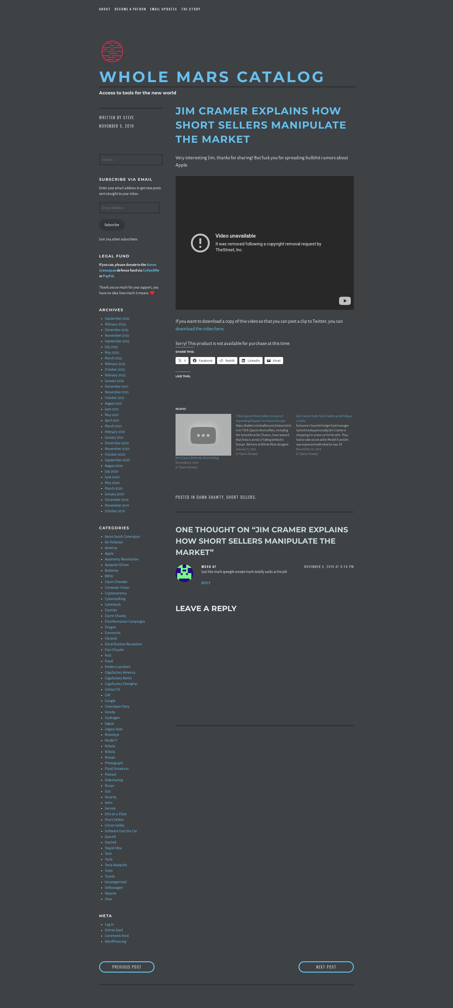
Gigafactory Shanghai (121, 684)
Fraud (109, 661)
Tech (108, 854)
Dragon (110, 627)
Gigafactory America (120, 672)
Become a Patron (130, 9)
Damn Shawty (210, 497)
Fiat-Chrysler (114, 650)
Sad (107, 791)
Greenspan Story (117, 706)
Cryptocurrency (116, 593)
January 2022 (114, 381)
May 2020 (112, 483)
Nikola (110, 746)
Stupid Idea (113, 848)
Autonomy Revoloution (121, 559)
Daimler (111, 610)
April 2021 (112, 420)
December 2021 (116, 386)
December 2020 (117, 443)
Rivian (109, 786)
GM (107, 695)
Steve (128, 117)
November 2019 (117, 505)
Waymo (110, 893)
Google (110, 701)
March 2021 (113, 426)
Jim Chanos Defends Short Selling (197, 458)
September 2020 (117, 460)
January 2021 (114, 437)
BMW (109, 576)
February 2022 (115, 375)
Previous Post (133, 967)
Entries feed (114, 930)
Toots (109, 871)
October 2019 (115, 511)
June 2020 (112, 477)
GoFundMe (151, 270)
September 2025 (117, 318)
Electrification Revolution (123, 644)
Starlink (111, 842)
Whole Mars (212, 76)
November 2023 (117, 335)
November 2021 (117, 392)
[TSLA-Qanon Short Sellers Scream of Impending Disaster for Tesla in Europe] (266, 435)
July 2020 (111, 471)
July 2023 (111, 347)
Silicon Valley (115, 825)
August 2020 (114, 466)
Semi (109, 803)
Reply (206, 582)
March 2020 (114, 488)
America (111, 548)
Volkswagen (114, 888)
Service (110, 808)
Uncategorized (115, 882)
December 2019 (117, 500)
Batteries (111, 570)
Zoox (108, 899)
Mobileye (112, 735)
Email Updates (163, 9)
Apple (109, 553)
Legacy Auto (114, 729)
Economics (113, 633)
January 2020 (114, 494)
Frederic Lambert (117, 667)
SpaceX (110, 837)
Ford (108, 655)
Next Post (335, 967)
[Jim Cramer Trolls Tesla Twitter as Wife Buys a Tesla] (326, 435)
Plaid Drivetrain (117, 769)
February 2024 (115, 324)
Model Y (111, 740)
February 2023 (115, 364)
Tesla (109, 859)
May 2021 (112, 415)
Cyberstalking (115, 599)
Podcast (110, 774)
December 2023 (116, 330)
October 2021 (115, 398)
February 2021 (115, 432)
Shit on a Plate (116, 814)
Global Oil (112, 689)
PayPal (108, 276)
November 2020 (117, 449)
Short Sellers (240, 497)
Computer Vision (117, 587)
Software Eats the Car (121, 831)
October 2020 (115, 454)
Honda (110, 712)
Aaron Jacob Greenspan (122, 536)
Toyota (110, 876)
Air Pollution (114, 542)
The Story (190, 9)
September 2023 (117, 341)
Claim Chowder (116, 582)
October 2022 (115, 369)
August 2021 (113, 403)
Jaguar (109, 723)
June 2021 (112, 409)
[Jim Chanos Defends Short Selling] (203, 435)
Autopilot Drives (117, 565)
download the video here (199, 328)
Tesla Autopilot (116, 865)
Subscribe (112, 225)
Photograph (114, 763)
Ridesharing (114, 780)
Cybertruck (113, 604)
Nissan (110, 757)
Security (111, 797)
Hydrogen (112, 718)
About (105, 9)
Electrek (111, 638)
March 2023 (113, 358)
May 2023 (112, 352)
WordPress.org (115, 941)
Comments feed (117, 936)
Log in (109, 924)
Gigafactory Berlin (118, 678)
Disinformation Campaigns (125, 621)
